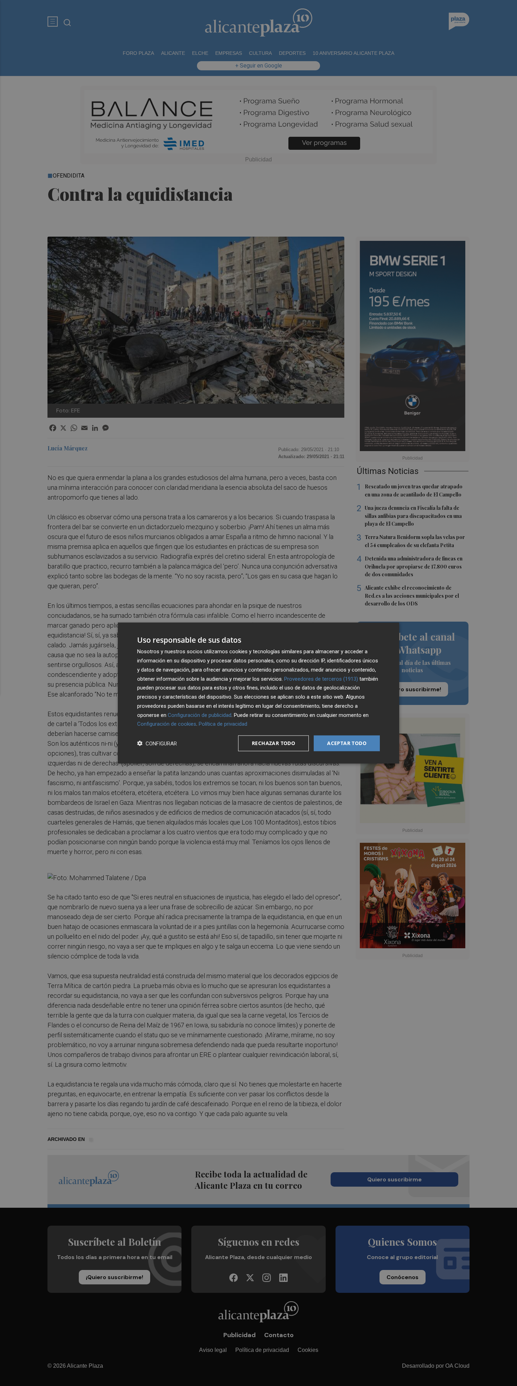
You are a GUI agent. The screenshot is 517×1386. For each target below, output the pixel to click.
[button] (157, 743)
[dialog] (258, 693)
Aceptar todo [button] (346, 743)
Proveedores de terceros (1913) (321, 678)
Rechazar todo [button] (273, 743)
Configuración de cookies (166, 724)
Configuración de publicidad (199, 715)
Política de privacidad (223, 724)
